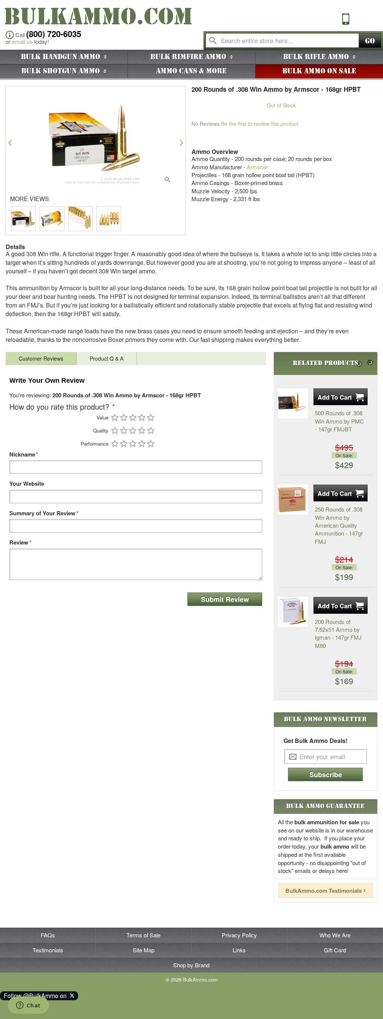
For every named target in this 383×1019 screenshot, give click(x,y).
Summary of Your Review (42, 513)
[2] (123, 417)
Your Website (26, 484)
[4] (141, 417)
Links (239, 950)
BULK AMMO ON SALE (319, 71)
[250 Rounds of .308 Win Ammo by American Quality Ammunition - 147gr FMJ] (293, 500)
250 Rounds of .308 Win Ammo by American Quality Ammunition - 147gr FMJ (339, 525)
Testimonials (48, 950)
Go (370, 41)
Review (18, 542)
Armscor (257, 167)
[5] (150, 417)
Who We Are (334, 935)
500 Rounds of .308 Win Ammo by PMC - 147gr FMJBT (339, 421)
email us (22, 41)
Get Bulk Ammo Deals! (315, 741)
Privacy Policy (239, 935)
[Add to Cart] (340, 396)
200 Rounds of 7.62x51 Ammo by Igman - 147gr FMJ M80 (338, 633)
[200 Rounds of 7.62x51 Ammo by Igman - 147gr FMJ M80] (293, 612)
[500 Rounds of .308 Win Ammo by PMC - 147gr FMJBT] (293, 403)
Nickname (22, 454)
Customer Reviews (41, 358)
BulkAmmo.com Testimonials (323, 890)
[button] (10, 142)
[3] (132, 417)
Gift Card (335, 950)
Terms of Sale (143, 935)
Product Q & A (106, 358)
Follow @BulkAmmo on (37, 995)
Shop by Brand (191, 965)
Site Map (143, 950)
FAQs (48, 935)
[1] (114, 417)
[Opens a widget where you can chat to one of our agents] (28, 1006)
